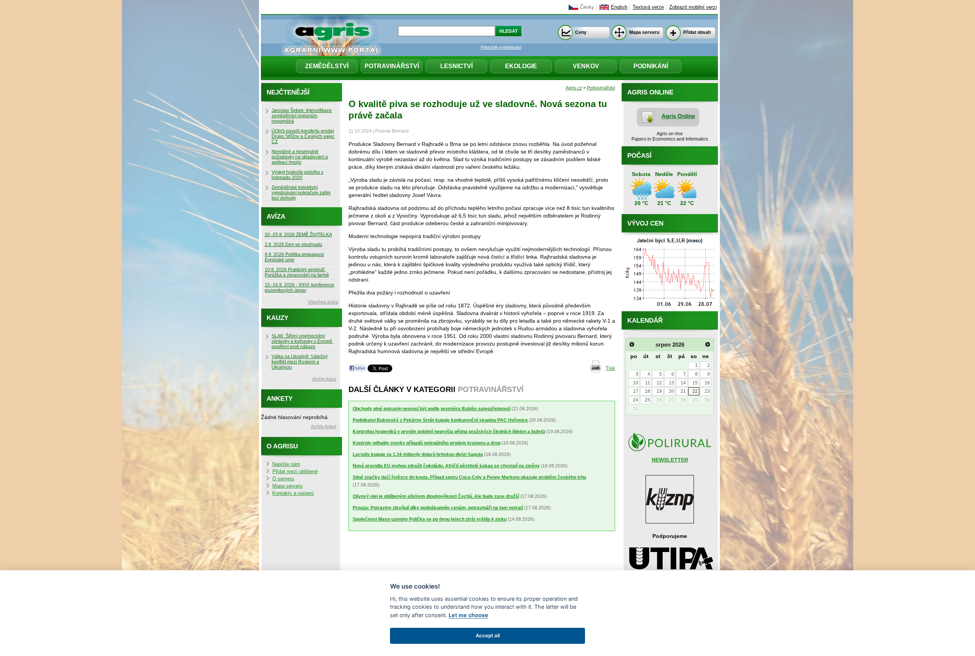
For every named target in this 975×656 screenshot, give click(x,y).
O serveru (283, 479)
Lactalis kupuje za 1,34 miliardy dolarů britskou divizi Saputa (418, 454)
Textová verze (648, 7)
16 (707, 383)
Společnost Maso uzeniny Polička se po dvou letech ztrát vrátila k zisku (430, 519)
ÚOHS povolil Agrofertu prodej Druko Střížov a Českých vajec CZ (303, 136)
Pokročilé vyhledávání (501, 47)
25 (647, 400)
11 (647, 383)
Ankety (279, 398)
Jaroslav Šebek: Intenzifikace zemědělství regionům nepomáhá (302, 116)
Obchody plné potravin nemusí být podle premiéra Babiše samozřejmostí (431, 408)
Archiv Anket (323, 426)
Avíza (276, 216)
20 (671, 391)
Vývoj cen (645, 223)
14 (683, 383)
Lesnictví (456, 66)
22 (695, 391)
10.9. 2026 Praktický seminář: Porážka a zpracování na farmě (297, 272)
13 (671, 383)
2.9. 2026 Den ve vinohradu (293, 244)
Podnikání (650, 66)
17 (635, 391)
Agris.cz (574, 88)
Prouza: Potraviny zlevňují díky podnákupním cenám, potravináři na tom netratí (438, 507)
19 (659, 391)
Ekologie (521, 66)
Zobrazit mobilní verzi (693, 7)
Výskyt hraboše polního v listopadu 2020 (297, 175)
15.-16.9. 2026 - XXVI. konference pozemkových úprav (299, 287)
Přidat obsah (697, 32)
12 (659, 383)
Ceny (581, 32)
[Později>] (707, 344)
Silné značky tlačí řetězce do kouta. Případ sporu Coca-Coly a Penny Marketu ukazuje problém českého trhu (469, 477)
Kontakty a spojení (293, 493)
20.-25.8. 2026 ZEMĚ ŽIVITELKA (298, 234)
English (619, 7)
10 (635, 383)
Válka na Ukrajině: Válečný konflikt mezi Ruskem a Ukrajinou (300, 362)
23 (707, 391)
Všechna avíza (323, 302)
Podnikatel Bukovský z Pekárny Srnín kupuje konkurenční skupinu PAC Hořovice (440, 420)
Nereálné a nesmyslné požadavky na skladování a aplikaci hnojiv (300, 157)
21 (683, 391)
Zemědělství (326, 66)
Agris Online (678, 116)
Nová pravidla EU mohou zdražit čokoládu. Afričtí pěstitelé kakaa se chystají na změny (446, 466)
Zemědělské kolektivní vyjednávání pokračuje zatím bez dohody (301, 193)
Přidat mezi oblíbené (295, 471)
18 (647, 391)
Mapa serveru (644, 32)
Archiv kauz (324, 379)
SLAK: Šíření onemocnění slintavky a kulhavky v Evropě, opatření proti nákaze (302, 341)
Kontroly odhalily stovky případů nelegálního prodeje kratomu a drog (426, 443)
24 (635, 400)
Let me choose (468, 615)
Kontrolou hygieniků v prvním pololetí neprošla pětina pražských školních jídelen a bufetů (449, 431)
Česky (587, 7)
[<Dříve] (632, 344)
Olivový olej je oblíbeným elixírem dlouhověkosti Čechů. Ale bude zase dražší (436, 496)
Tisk (610, 368)
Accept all (488, 635)
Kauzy (277, 318)
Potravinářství (391, 66)
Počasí (639, 155)
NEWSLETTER (670, 460)
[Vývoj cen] (670, 309)
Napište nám (286, 464)
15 (695, 383)
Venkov (586, 66)
